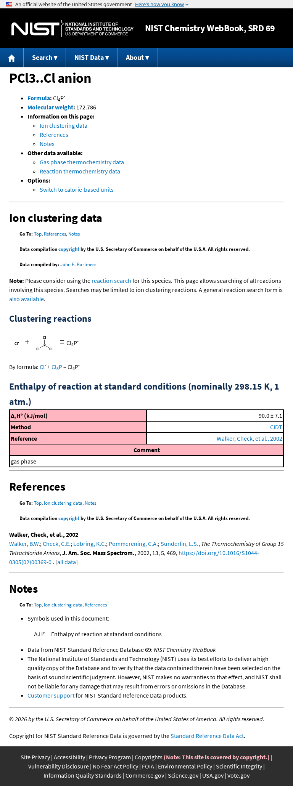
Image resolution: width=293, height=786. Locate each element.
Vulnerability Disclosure (58, 766)
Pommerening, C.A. (133, 543)
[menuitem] (12, 57)
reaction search (111, 280)
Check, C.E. (57, 543)
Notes (47, 144)
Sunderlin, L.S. (179, 543)
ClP (57, 367)
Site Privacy (35, 757)
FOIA (148, 766)
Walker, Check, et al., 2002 (249, 438)
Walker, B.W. (24, 543)
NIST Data (89, 57)
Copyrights (149, 757)
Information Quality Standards (82, 775)
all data (66, 562)
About (135, 57)
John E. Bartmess (78, 264)
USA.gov (213, 775)
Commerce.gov (145, 775)
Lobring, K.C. (89, 543)
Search (42, 57)
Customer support (50, 695)
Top (38, 234)
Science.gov (183, 775)
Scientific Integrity (239, 766)
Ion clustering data (63, 125)
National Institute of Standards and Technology (72, 28)
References (54, 134)
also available (26, 299)
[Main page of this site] (12, 57)
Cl (43, 367)
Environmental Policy (185, 766)
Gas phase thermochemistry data (82, 162)
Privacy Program (110, 757)
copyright (68, 249)
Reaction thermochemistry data (80, 171)
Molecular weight (50, 107)
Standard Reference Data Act (207, 735)
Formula (38, 98)
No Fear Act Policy (115, 766)
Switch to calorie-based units (77, 189)
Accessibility (69, 757)
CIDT (276, 427)
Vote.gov (238, 775)
